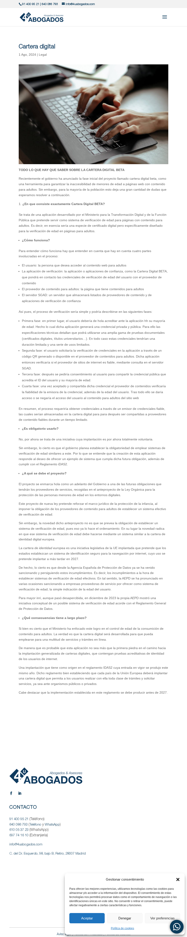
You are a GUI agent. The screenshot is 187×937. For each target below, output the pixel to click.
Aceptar (87, 918)
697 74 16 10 (19, 835)
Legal (43, 54)
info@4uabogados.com (25, 844)
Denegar (124, 918)
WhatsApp (52, 824)
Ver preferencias (162, 918)
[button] (178, 879)
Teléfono (35, 824)
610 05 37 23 (19, 830)
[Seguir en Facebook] (11, 793)
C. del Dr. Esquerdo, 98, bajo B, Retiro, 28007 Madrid (47, 853)
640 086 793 (50, 4)
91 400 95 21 (30, 4)
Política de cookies (122, 928)
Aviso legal (64, 934)
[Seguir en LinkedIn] (19, 793)
